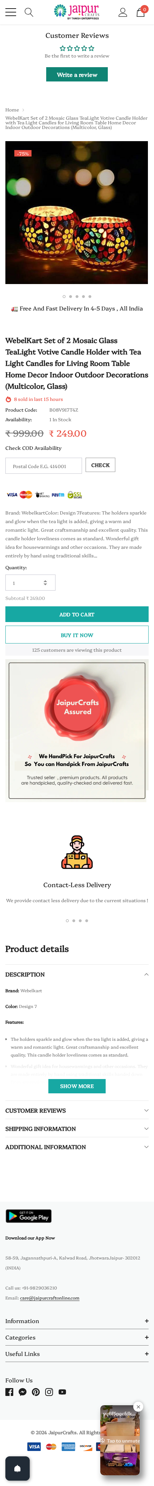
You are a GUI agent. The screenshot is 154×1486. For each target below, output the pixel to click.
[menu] (10, 12)
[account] (123, 11)
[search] (29, 11)
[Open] (17, 1468)
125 (36, 649)
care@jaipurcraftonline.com (50, 1297)
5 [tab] (89, 296)
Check (100, 464)
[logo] (77, 12)
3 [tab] (77, 296)
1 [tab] (64, 296)
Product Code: (21, 409)
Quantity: (16, 567)
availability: (18, 419)
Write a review (77, 74)
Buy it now (77, 634)
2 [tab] (70, 296)
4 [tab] (83, 296)
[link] (28, 1216)
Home (12, 109)
